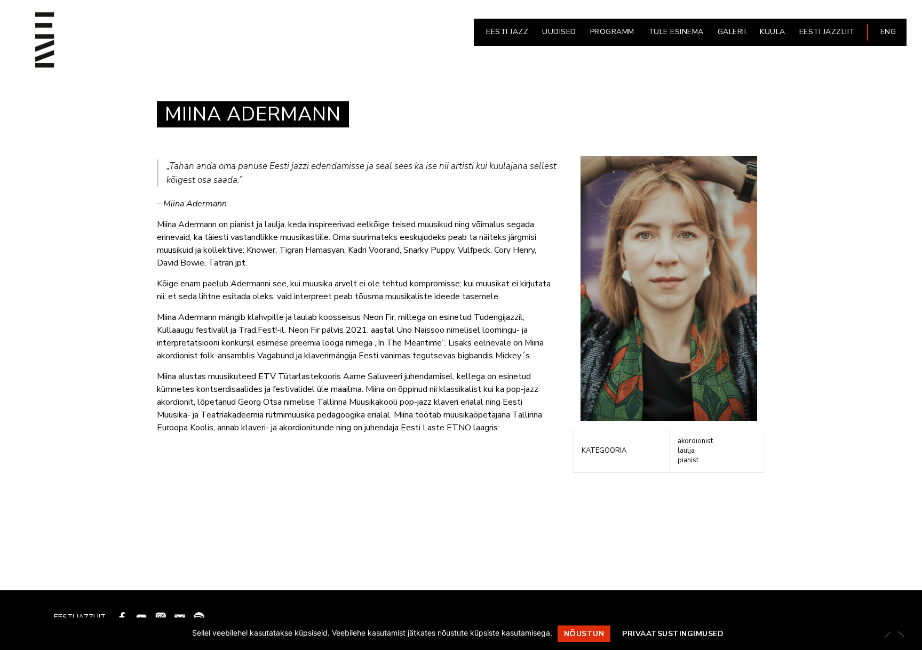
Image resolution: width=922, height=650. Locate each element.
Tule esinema (676, 32)
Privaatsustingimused (673, 634)
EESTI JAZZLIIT (827, 32)
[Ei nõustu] (900, 634)
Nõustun (584, 634)
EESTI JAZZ (507, 32)
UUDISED (559, 32)
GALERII (732, 32)
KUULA (772, 32)
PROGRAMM (612, 32)
